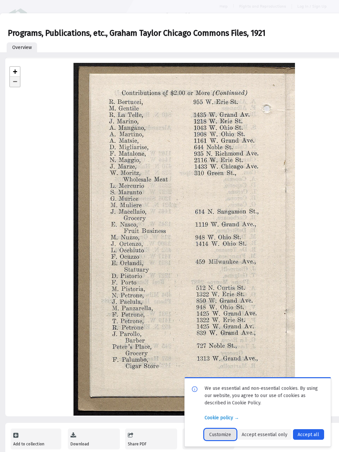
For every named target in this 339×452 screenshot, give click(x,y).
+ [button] (15, 72)
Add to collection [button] (28, 444)
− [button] (15, 81)
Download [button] (80, 444)
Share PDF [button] (137, 444)
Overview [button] (22, 47)
